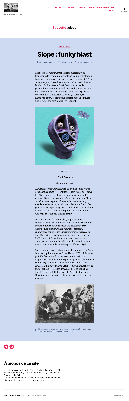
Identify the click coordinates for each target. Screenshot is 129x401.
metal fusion (57, 332)
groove (40, 332)
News (81, 7)
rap (70, 332)
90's (39, 329)
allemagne (46, 329)
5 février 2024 (66, 62)
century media (69, 329)
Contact (111, 10)
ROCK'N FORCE (17, 395)
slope (74, 332)
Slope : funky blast (64, 54)
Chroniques (56, 7)
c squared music (57, 329)
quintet (65, 332)
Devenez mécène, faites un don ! (101, 7)
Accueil (46, 7)
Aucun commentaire (85, 62)
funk (90, 329)
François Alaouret (48, 62)
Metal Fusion (64, 46)
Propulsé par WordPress (36, 395)
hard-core (48, 332)
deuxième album (81, 329)
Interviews (70, 7)
